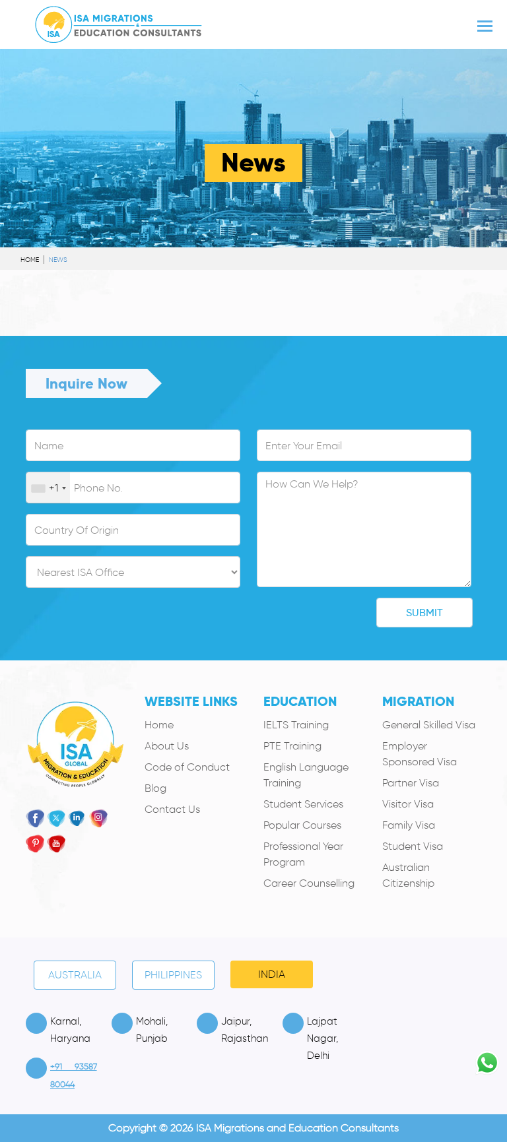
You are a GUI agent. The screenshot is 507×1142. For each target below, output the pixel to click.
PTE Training (292, 746)
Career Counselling (309, 883)
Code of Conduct (187, 767)
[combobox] (48, 488)
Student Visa (412, 846)
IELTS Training (296, 724)
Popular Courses (302, 825)
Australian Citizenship (408, 875)
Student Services (303, 804)
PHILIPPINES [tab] (173, 974)
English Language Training (306, 775)
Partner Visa (410, 783)
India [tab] (271, 974)
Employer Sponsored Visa (419, 754)
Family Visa (408, 825)
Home (29, 259)
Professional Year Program (303, 854)
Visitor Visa (408, 804)
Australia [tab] (75, 974)
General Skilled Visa (428, 724)
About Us (167, 746)
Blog (155, 788)
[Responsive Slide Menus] (118, 22)
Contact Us (172, 809)
